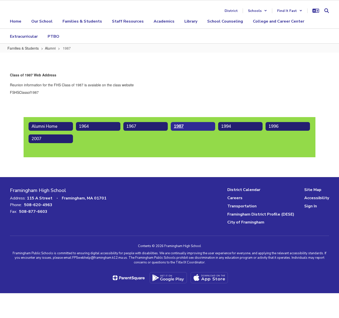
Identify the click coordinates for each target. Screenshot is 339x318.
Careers (234, 198)
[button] (257, 10)
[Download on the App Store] (209, 277)
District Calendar (243, 189)
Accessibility (316, 198)
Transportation (242, 206)
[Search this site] (326, 10)
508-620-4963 (38, 205)
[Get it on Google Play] (168, 277)
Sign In (310, 206)
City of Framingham (245, 222)
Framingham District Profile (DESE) (260, 214)
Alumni (50, 48)
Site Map (312, 189)
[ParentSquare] (128, 278)
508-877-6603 (33, 211)
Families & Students (23, 48)
